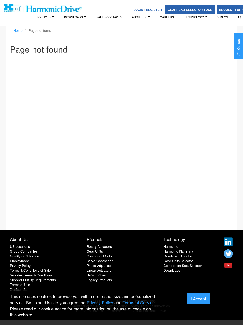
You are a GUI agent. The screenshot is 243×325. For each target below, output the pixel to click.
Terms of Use (20, 284)
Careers (167, 17)
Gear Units (95, 251)
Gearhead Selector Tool (190, 9)
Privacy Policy (20, 265)
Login (138, 9)
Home (18, 30)
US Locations (20, 246)
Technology (196, 18)
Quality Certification (24, 256)
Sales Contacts (109, 17)
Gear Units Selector (178, 260)
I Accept (198, 298)
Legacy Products (99, 279)
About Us (141, 18)
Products (95, 239)
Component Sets (99, 256)
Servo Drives (96, 275)
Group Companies (23, 251)
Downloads (75, 18)
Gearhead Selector (178, 256)
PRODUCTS (44, 18)
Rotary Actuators (99, 246)
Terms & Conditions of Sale (30, 270)
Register (154, 9)
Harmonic (171, 246)
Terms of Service (139, 302)
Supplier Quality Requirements (33, 279)
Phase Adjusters (99, 265)
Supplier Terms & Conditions (31, 275)
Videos (222, 17)
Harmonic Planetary (178, 251)
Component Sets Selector (183, 265)
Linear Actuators (99, 270)
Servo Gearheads (100, 260)
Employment (19, 260)
